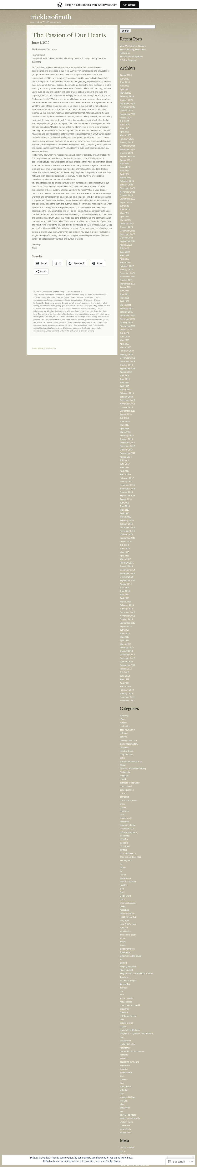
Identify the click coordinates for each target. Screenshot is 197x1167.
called (122, 758)
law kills (47, 311)
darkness (124, 811)
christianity (80, 297)
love (122, 994)
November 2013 (127, 616)
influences (76, 309)
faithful (123, 867)
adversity (124, 715)
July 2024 (124, 163)
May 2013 (124, 637)
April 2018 (124, 428)
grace (122, 899)
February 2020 (127, 351)
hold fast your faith (128, 917)
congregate (57, 300)
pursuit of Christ (65, 322)
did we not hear (127, 828)
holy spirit (88, 306)
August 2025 (126, 118)
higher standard (127, 913)
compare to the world (129, 783)
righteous (124, 1055)
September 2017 (127, 453)
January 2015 (126, 566)
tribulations (125, 1108)
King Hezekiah (126, 970)
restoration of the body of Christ (94, 322)
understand (125, 1125)
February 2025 (127, 139)
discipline (124, 843)
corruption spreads (129, 800)
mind (102, 314)
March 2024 (125, 177)
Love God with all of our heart (45, 314)
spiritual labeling (39, 328)
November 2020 (127, 319)
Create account (127, 1147)
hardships (124, 910)
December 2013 (127, 612)
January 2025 (126, 142)
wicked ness (126, 1132)
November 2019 (127, 361)
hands (123, 906)
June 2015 (125, 548)
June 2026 (125, 82)
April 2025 (124, 132)
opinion (74, 320)
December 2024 (127, 146)
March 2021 (125, 305)
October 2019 (126, 365)
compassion (38, 300)
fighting (36, 306)
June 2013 (125, 633)
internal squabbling (88, 309)
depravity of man (127, 825)
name (107, 314)
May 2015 (124, 552)
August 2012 (126, 669)
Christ (72, 297)
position (123, 1026)
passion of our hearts (93, 320)
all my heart (59, 294)
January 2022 (126, 269)
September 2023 (127, 199)
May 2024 (124, 170)
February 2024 (127, 181)
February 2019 (127, 393)
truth (98, 328)
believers (124, 733)
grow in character (128, 903)
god (63, 306)
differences (88, 300)
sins (122, 1076)
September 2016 (127, 495)
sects (44, 325)
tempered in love (127, 1097)
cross (122, 804)
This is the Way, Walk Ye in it (133, 49)
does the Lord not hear (130, 857)
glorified (123, 885)
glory (122, 889)
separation (60, 325)
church (97, 297)
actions (41, 294)
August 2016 (126, 499)
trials (122, 1104)
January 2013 (126, 651)
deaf (122, 814)
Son (75, 325)
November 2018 (127, 404)
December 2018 (127, 400)
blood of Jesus (127, 751)
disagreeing (49, 303)
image (122, 938)
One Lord (44, 320)
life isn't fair (125, 984)
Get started (129, 4)
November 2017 (127, 446)
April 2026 (124, 89)
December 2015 (127, 527)
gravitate (80, 306)
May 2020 (124, 340)
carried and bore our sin (131, 761)
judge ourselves (127, 949)
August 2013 (126, 626)
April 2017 (124, 471)
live (52, 311)
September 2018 (127, 411)
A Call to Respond (128, 60)
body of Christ (86, 294)
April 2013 (124, 640)
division (78, 303)
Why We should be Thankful (133, 46)
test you (123, 1101)
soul (90, 325)
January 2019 (126, 397)
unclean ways (126, 1122)
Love (96, 311)
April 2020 (124, 344)
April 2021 (124, 301)
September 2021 (127, 284)
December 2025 (127, 103)
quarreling (77, 322)
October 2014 (126, 577)
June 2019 (125, 379)
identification (125, 931)
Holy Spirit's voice (128, 924)
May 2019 (124, 382)
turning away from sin (130, 1118)
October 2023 (126, 195)
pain (122, 1019)
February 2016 (127, 520)
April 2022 (124, 259)
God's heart (70, 306)
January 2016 (126, 524)
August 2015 (126, 541)
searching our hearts (129, 1062)
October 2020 (126, 322)
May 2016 (124, 510)
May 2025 (124, 128)
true (122, 1111)
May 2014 (124, 594)
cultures (66, 300)
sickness (69, 325)
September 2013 (127, 623)
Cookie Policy (113, 1161)
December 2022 (127, 231)
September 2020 (127, 326)
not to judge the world (130, 1005)
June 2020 (125, 337)
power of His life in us (130, 1030)
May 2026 (124, 86)
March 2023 (125, 220)
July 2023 (124, 206)
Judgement (125, 952)
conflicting (48, 300)
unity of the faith (66, 331)
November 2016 (127, 488)
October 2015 (126, 534)
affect (122, 719)
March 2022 (125, 262)
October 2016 (126, 492)
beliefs (68, 294)
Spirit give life (98, 325)
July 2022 (124, 248)
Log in (122, 1151)
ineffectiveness (65, 309)
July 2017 (124, 460)
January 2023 (126, 227)
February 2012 (127, 690)
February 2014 (127, 605)
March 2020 (125, 347)
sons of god (82, 325)
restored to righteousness (132, 1051)
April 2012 (124, 683)
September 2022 (127, 241)
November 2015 (127, 531)
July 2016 (124, 503)
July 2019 (124, 375)
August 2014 (126, 584)
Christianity (125, 772)
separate (51, 325)
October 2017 (126, 450)
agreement (49, 294)
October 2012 (126, 661)
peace (106, 320)
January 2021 (126, 312)
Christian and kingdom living (53, 292)
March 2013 (125, 644)
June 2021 (125, 294)
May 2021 (124, 298)
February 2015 (127, 563)
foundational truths (47, 306)
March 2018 (125, 432)
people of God (126, 1023)
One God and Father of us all (65, 317)
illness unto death (128, 935)
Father (104, 303)
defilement (124, 822)
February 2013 (127, 647)
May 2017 (124, 467)
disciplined (124, 846)
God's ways (125, 896)
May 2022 (124, 255)
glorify (58, 306)
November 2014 (127, 573)
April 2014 (124, 598)
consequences (127, 790)
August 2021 (126, 287)
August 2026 (126, 75)
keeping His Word (128, 966)
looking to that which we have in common (71, 311)
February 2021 (127, 308)
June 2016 (125, 506)
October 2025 (126, 110)
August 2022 (126, 245)
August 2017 (126, 457)
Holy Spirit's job (99, 306)
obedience (124, 1009)
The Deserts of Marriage (131, 56)
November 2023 (127, 192)
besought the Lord (128, 740)
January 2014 (126, 608)
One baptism (38, 317)
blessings (124, 747)
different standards (128, 832)
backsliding (125, 726)
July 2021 (124, 290)
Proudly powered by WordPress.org (44, 348)
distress (123, 850)
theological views (88, 328)
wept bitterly (125, 1129)
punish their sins (127, 1044)
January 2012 (126, 693)
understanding (39, 331)
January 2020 (126, 354)
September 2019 (127, 368)
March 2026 (125, 93)
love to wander (127, 998)
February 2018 (127, 435)
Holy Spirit (124, 920)
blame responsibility (129, 744)
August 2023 (126, 202)
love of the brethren (66, 314)
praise (55, 322)
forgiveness (125, 878)
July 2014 (124, 587)
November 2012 (127, 658)
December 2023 (127, 188)
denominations (77, 300)
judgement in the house (130, 956)
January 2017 (126, 481)
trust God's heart (128, 1115)
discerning (124, 836)
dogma (93, 303)
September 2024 (127, 156)
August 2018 (126, 414)
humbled (124, 927)
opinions (81, 320)
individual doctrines (50, 309)
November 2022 (127, 234)
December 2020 (127, 315)
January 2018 (126, 439)
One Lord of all (55, 320)
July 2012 (124, 672)
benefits (123, 737)
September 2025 (127, 114)
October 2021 (126, 280)
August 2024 (126, 160)
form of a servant (128, 881)
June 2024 (125, 167)
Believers (75, 294)
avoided (123, 723)
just (121, 959)
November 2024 (127, 149)
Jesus (99, 309)
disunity (58, 303)
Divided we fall (68, 303)
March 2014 (125, 602)
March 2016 (125, 517)
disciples (124, 839)
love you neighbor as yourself (86, 314)
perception (37, 322)
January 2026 (126, 100)
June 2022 (125, 252)
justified (123, 963)
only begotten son (128, 1016)
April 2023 (124, 216)
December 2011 (127, 697)
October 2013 (126, 619)
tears (122, 1093)
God (122, 892)
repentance (125, 1048)
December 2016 (127, 485)
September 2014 (127, 580)
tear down (77, 328)
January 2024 (126, 185)
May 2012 (124, 679)
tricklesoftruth (50, 17)
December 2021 (127, 273)
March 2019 (125, 389)
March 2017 (125, 474)
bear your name (127, 730)
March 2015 (125, 559)
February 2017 (127, 478)
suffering (124, 1090)
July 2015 (124, 545)
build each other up (55, 297)
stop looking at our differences (59, 328)
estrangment (126, 860)
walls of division (80, 331)
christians (124, 775)
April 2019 (124, 386)
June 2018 (125, 421)
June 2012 (125, 676)
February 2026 (127, 96)
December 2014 (127, 570)
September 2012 (127, 665)
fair (121, 864)
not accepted (126, 1002)
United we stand (52, 331)
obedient (124, 1012)
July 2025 (124, 121)
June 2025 (125, 124)
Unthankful (125, 53)
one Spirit (66, 320)
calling (66, 297)
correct (123, 793)
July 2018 (124, 418)
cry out (123, 807)
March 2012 (125, 686)
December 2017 (127, 442)
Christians (89, 297)
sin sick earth (126, 1072)
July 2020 (124, 333)
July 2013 (124, 630)
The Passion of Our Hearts (69, 35)
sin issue (124, 1069)
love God (102, 311)
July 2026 (124, 79)
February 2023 (127, 223)
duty (98, 303)
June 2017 (125, 464)
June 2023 (125, 209)
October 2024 (126, 153)
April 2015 (124, 556)
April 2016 (124, 513)
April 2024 (124, 174)
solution (123, 1079)
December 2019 (127, 358)
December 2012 (127, 655)
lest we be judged (128, 980)
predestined (125, 1040)
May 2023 (124, 213)
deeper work (126, 818)
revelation (37, 325)
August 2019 (126, 372)
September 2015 (127, 538)
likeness (124, 988)
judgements (38, 311)
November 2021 (127, 276)
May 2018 (124, 425)
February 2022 (127, 266)
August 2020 (126, 329)
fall (121, 871)
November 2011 (127, 700)
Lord (91, 311)
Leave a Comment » (74, 292)
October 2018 (126, 407)
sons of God (125, 1086)
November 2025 (127, 107)
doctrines (85, 303)
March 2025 (125, 135)
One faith (48, 317)
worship (91, 331)
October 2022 (126, 238)
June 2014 (125, 591)
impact (123, 941)
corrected (124, 797)
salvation (124, 1058)
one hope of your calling (87, 317)
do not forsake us (128, 853)
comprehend (126, 786)
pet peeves (47, 322)
